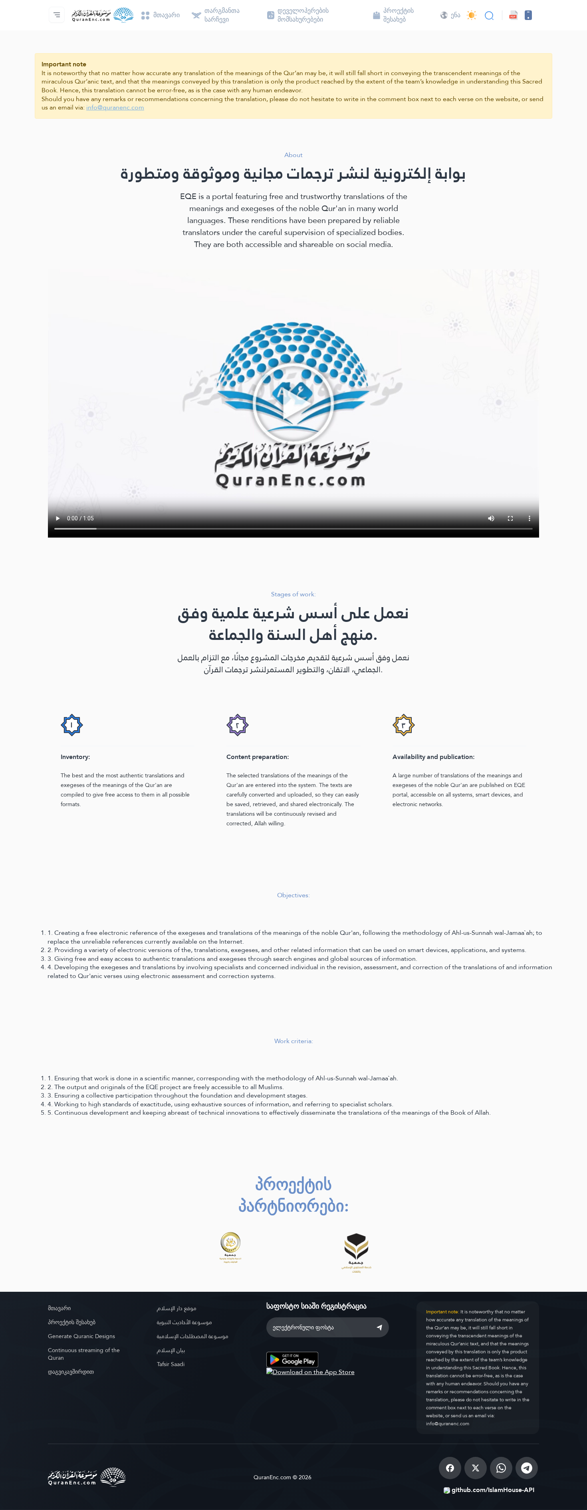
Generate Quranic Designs (81, 1336)
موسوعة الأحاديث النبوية (184, 1322)
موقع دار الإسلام (176, 1308)
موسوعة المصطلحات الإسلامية (192, 1336)
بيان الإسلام (171, 1350)
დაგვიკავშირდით (71, 1372)
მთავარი (59, 1308)
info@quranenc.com (115, 107)
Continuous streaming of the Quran (84, 1354)
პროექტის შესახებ (71, 1322)
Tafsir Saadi (170, 1364)
